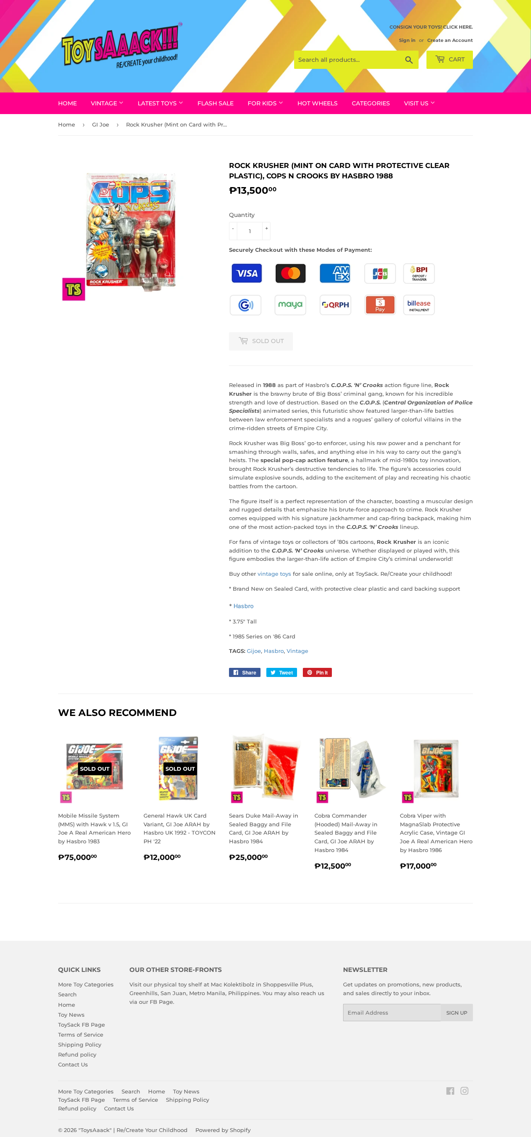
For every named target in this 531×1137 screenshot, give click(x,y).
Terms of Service (80, 1034)
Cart (456, 59)
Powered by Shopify (223, 1130)
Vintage (297, 651)
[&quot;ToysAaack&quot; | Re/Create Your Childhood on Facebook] (450, 1092)
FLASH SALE (215, 103)
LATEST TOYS (158, 103)
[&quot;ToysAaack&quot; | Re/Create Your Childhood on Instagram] (464, 1092)
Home (67, 103)
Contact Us (73, 1064)
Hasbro (243, 605)
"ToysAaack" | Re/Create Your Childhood (133, 1130)
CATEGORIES (371, 103)
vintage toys (274, 573)
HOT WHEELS (317, 103)
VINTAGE (105, 103)
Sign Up (457, 1013)
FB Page (161, 1001)
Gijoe (254, 651)
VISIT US (417, 103)
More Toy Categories (86, 984)
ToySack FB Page (81, 1024)
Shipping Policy (79, 1044)
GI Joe (100, 124)
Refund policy (77, 1054)
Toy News (71, 1014)
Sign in (407, 40)
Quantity (242, 215)
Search (67, 994)
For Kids (263, 103)
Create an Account (450, 40)
